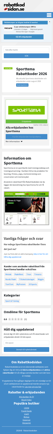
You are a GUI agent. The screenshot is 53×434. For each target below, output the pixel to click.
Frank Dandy (26, 411)
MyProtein (21, 284)
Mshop (26, 417)
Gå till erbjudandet (24, 37)
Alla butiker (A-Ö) (26, 397)
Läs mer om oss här (33, 386)
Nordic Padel (10, 279)
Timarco (37, 274)
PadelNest (19, 274)
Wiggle (41, 279)
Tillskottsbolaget (27, 279)
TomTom (9, 284)
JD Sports (33, 284)
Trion (28, 274)
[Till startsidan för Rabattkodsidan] (14, 6)
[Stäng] (49, 21)
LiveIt (26, 414)
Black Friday (26, 400)
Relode (8, 274)
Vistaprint (26, 423)
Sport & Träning (12, 301)
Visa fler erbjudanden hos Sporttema (26, 136)
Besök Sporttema (22, 85)
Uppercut (26, 420)
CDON (26, 408)
